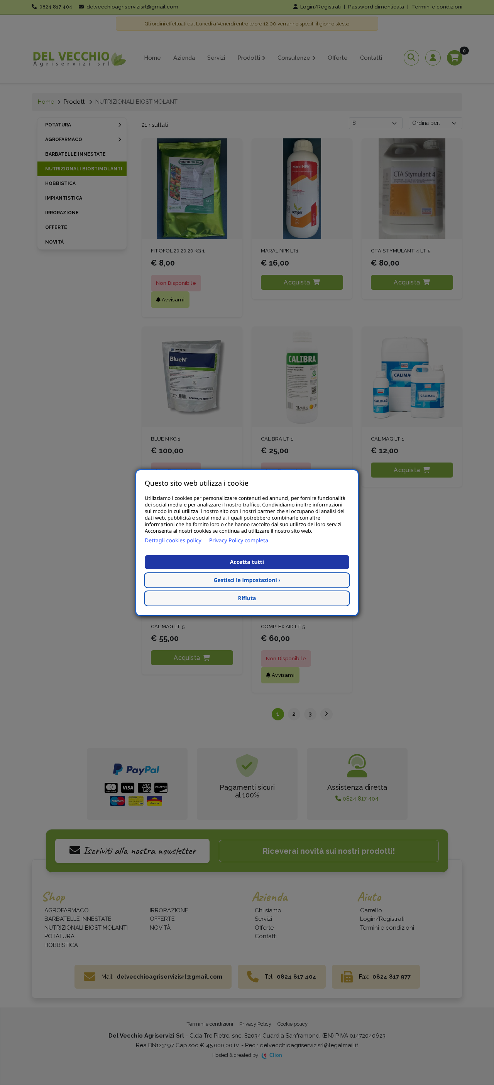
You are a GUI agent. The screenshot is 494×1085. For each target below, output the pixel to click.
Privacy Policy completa (238, 540)
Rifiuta (247, 598)
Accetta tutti (247, 562)
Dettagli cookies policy (173, 540)
